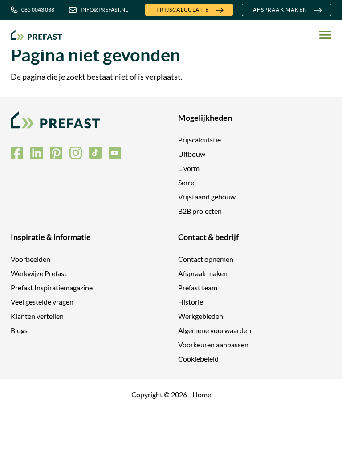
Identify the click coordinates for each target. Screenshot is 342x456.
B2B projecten (200, 211)
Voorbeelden (30, 259)
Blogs (19, 330)
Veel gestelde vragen (42, 301)
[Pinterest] (56, 153)
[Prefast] (36, 35)
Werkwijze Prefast (39, 273)
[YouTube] (115, 153)
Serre (186, 182)
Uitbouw (191, 154)
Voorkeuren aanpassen (213, 344)
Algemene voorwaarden (214, 330)
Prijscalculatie (182, 9)
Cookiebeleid (198, 358)
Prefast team (197, 287)
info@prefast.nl (104, 9)
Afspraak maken (280, 9)
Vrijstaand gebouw (207, 196)
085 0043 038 (37, 9)
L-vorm (189, 168)
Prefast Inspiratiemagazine (52, 287)
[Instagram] (75, 153)
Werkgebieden (200, 316)
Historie (190, 301)
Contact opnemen (205, 259)
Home (201, 394)
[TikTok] (95, 153)
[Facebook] (17, 153)
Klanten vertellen (37, 316)
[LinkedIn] (36, 153)
